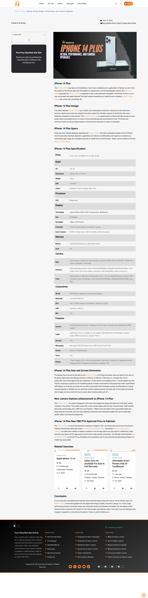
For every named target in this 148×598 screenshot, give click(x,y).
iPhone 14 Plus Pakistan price (93, 429)
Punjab (94, 477)
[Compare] (75, 488)
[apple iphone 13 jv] (67, 451)
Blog (104, 23)
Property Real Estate (129, 23)
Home (41, 4)
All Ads (51, 4)
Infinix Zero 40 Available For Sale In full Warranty (94, 463)
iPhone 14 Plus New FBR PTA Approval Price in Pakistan (84, 421)
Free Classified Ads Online (26, 532)
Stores (60, 4)
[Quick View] (67, 488)
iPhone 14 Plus (62, 83)
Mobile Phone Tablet (113, 23)
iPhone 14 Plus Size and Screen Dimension (77, 370)
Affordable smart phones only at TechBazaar (120, 463)
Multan (88, 477)
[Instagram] (75, 566)
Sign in (121, 3)
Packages (70, 4)
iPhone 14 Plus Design (66, 106)
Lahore (116, 477)
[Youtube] (84, 566)
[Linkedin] (79, 566)
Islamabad (61, 470)
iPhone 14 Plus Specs (66, 128)
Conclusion (60, 496)
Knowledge (82, 4)
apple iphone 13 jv (65, 458)
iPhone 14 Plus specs (62, 141)
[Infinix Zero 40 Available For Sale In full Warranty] (95, 451)
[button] (44, 34)
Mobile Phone (61, 455)
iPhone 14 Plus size (91, 116)
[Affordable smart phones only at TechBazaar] (122, 451)
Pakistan (70, 470)
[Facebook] (70, 566)
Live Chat (116, 3)
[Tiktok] (88, 566)
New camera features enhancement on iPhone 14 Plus (83, 398)
